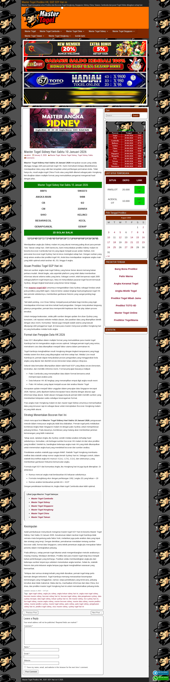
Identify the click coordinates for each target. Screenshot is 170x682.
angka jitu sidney (49, 594)
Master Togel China (74, 31)
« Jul (108, 256)
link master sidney (76, 599)
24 (108, 247)
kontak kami (80, 36)
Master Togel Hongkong (59, 36)
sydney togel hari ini (76, 607)
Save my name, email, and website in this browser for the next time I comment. (57, 667)
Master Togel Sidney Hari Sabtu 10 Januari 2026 (55, 152)
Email (27, 654)
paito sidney (69, 604)
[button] (139, 190)
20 (126, 242)
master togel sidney (56, 604)
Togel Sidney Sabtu (85, 155)
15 (137, 237)
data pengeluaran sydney (87, 596)
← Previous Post (30, 613)
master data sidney (80, 601)
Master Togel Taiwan (33, 36)
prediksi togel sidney (43, 607)
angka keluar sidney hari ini (67, 594)
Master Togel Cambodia (50, 31)
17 (108, 242)
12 (120, 237)
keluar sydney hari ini (60, 599)
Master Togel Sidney (97, 31)
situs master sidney (59, 607)
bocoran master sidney (32, 596)
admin (28, 155)
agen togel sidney (35, 594)
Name (27, 647)
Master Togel (30, 31)
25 (114, 247)
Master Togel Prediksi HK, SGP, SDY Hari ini (44, 2)
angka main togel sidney (88, 594)
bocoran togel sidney (69, 596)
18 (114, 242)
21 (131, 242)
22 (137, 242)
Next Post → (97, 613)
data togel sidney (43, 599)
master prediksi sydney (39, 604)
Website (27, 660)
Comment (28, 626)
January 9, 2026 (40, 155)
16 (143, 237)
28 (131, 247)
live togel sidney (30, 601)
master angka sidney (45, 601)
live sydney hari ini (91, 599)
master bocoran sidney (63, 601)
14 (131, 237)
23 (143, 242)
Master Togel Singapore (122, 31)
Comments (30, 158)
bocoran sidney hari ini (51, 596)
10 (108, 237)
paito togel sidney (82, 604)
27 (126, 247)
